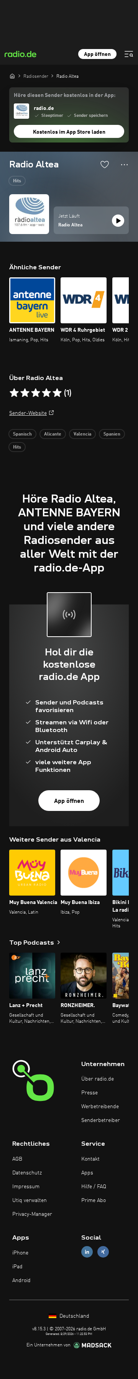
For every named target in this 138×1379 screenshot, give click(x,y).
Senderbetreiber (100, 1120)
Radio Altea (70, 225)
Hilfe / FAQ (93, 1186)
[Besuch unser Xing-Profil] (103, 1252)
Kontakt (90, 1159)
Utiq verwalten (29, 1200)
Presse (89, 1093)
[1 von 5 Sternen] (14, 393)
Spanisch (22, 434)
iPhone (20, 1253)
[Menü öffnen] (128, 54)
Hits (17, 181)
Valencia (82, 434)
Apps (87, 1173)
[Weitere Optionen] (124, 164)
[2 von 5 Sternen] (25, 393)
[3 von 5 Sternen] (35, 393)
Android (21, 1280)
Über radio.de (97, 1079)
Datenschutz (27, 1173)
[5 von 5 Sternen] (57, 393)
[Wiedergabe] (118, 221)
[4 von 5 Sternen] (46, 393)
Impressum (25, 1186)
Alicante (52, 434)
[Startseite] (12, 76)
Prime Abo (93, 1200)
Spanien (112, 434)
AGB (17, 1159)
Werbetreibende (100, 1106)
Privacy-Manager (32, 1214)
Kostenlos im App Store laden (69, 132)
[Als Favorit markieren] (105, 164)
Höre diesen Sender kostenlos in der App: (64, 95)
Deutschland (73, 1316)
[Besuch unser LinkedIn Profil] (87, 1252)
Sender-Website (28, 413)
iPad (17, 1266)
